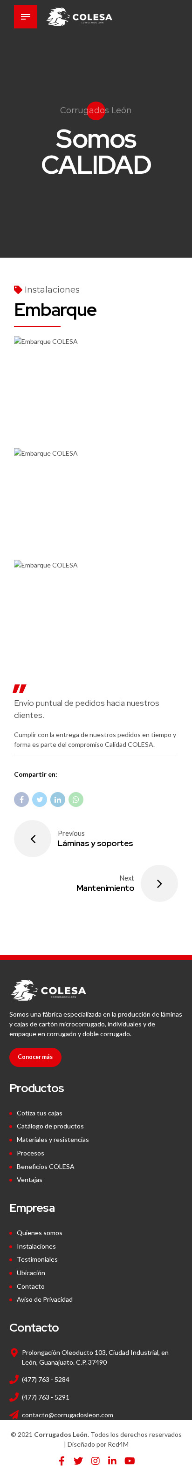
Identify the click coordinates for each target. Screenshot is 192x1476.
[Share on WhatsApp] (76, 799)
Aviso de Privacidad (45, 1299)
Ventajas (29, 1179)
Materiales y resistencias (53, 1139)
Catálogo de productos (50, 1126)
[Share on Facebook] (21, 799)
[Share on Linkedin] (57, 799)
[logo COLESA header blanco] (48, 990)
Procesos (30, 1153)
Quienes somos (39, 1233)
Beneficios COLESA (46, 1166)
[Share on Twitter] (39, 799)
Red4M (118, 1444)
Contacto (31, 1286)
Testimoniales (37, 1259)
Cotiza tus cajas (39, 1113)
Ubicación (31, 1273)
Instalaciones (52, 290)
